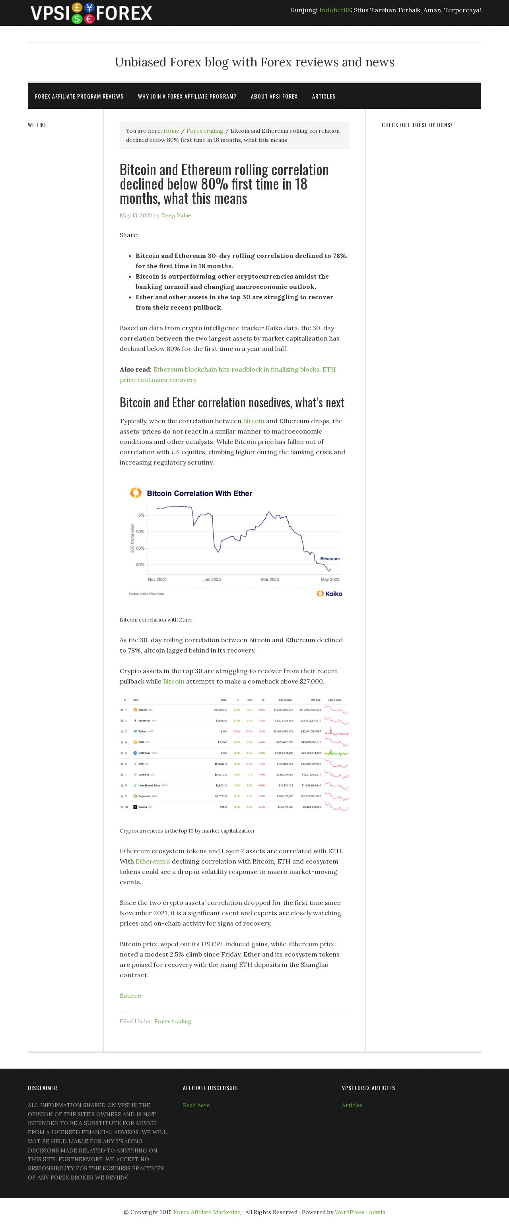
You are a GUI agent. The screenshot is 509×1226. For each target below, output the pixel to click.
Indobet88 (335, 10)
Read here (196, 1105)
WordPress (350, 1212)
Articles (352, 1105)
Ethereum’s (153, 861)
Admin (377, 1212)
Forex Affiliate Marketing (207, 1212)
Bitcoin (253, 421)
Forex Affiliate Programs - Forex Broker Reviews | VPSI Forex (91, 13)
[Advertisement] (431, 257)
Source (130, 995)
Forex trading (172, 1021)
